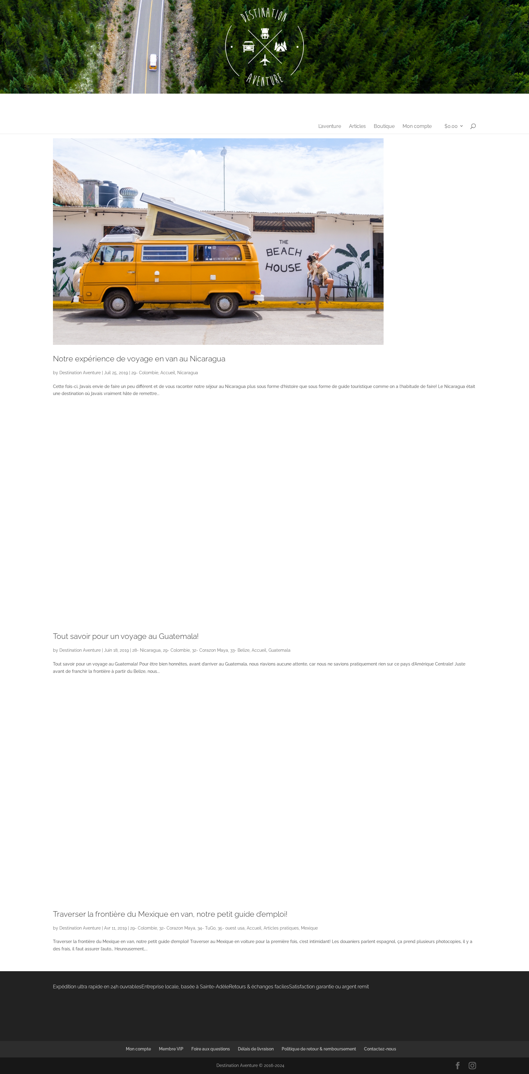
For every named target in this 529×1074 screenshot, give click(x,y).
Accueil (167, 372)
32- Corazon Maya (210, 650)
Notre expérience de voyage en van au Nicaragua (139, 358)
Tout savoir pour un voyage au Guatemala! (126, 636)
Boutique (384, 126)
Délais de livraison (256, 1048)
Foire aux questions (210, 1048)
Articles (357, 126)
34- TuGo (206, 928)
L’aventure (329, 126)
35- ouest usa (231, 928)
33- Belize (239, 650)
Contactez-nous (380, 1048)
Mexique (309, 928)
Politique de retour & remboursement (319, 1048)
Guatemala (279, 650)
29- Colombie (144, 372)
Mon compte (417, 126)
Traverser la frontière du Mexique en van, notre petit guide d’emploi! (170, 914)
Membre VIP (171, 1048)
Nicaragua (187, 372)
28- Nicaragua (146, 650)
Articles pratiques (281, 928)
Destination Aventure (80, 372)
